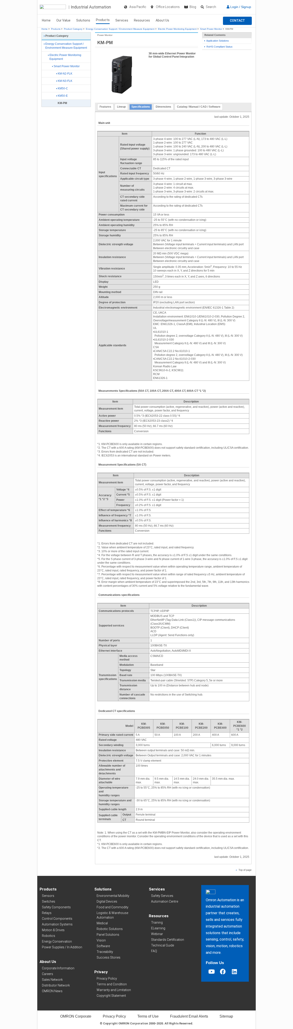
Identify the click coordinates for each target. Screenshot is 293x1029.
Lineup (121, 106)
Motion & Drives (53, 930)
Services (121, 20)
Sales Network (52, 979)
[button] (237, 21)
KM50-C (63, 88)
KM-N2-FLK (65, 73)
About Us (162, 20)
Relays (47, 913)
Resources (142, 20)
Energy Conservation (57, 941)
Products (103, 20)
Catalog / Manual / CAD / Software (198, 106)
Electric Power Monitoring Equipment (177, 29)
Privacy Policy (107, 978)
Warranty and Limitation (114, 990)
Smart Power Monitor (211, 29)
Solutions (83, 20)
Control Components (57, 918)
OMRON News (52, 991)
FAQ (154, 951)
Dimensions (163, 106)
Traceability (105, 952)
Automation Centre (164, 901)
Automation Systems (57, 924)
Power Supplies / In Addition (62, 947)
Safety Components (56, 907)
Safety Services (162, 896)
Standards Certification (167, 939)
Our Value (63, 20)
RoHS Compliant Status (219, 46)
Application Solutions (217, 40)
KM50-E (63, 95)
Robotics (48, 936)
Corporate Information (58, 968)
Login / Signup (240, 7)
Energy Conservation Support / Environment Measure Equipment (120, 29)
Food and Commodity (112, 907)
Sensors (48, 896)
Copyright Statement (111, 995)
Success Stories (108, 957)
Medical (102, 923)
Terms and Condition (112, 984)
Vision (101, 940)
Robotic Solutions (110, 929)
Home (46, 20)
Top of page (245, 870)
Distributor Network (56, 985)
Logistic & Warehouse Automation (112, 915)
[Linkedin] (234, 971)
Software (103, 946)
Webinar (157, 934)
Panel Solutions (108, 934)
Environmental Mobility (113, 896)
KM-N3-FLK (65, 81)
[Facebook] (223, 971)
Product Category (73, 29)
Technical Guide (162, 945)
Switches (48, 901)
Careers (47, 974)
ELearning (158, 928)
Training (157, 922)
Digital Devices (107, 901)
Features (105, 106)
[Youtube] (211, 971)
